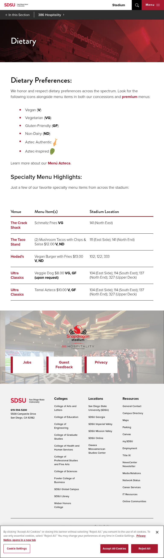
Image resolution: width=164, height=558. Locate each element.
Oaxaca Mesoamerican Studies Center (97, 448)
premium (129, 96)
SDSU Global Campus (66, 489)
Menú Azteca (59, 163)
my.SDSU (128, 441)
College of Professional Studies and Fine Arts (66, 460)
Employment (130, 448)
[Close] (157, 532)
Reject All (144, 548)
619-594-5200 (19, 410)
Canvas (127, 434)
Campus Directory (133, 413)
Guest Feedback (64, 365)
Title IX (127, 455)
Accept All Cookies (114, 548)
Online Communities (134, 501)
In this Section (19, 14)
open (137, 5)
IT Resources (130, 494)
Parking (127, 427)
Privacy (101, 362)
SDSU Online (95, 438)
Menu (150, 5)
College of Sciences (65, 471)
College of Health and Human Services (66, 447)
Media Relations (132, 473)
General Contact (132, 406)
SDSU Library (61, 496)
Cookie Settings (17, 548)
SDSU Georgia (96, 417)
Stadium (118, 5)
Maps (126, 420)
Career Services (132, 487)
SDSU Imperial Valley (100, 424)
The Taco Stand (18, 242)
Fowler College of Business (64, 480)
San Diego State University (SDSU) (98, 408)
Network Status (131, 480)
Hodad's (17, 256)
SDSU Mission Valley (100, 431)
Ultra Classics (17, 275)
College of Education (66, 417)
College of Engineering (61, 426)
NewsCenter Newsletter (130, 464)
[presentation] (60, 399)
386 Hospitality (49, 14)
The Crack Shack (19, 225)
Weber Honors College (62, 505)
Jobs (27, 362)
